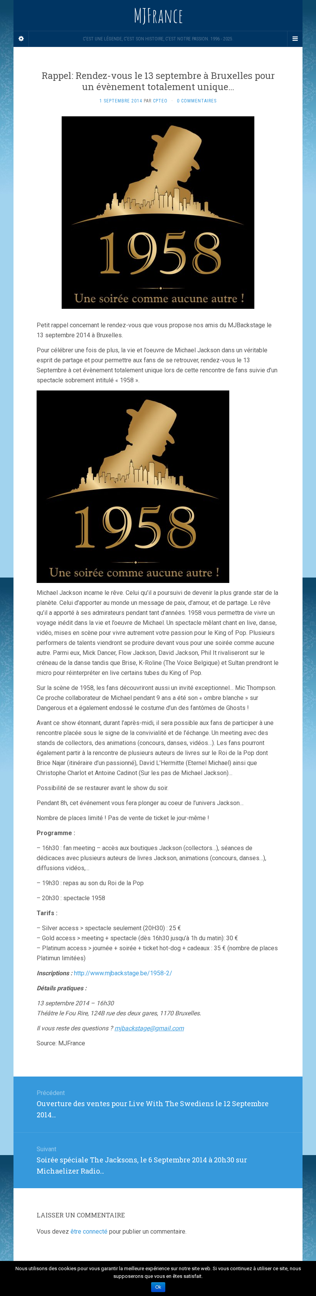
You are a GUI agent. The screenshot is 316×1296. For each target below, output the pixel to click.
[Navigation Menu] (295, 39)
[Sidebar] (21, 39)
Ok (158, 1287)
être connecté (89, 1231)
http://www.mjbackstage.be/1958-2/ (123, 973)
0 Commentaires (197, 101)
